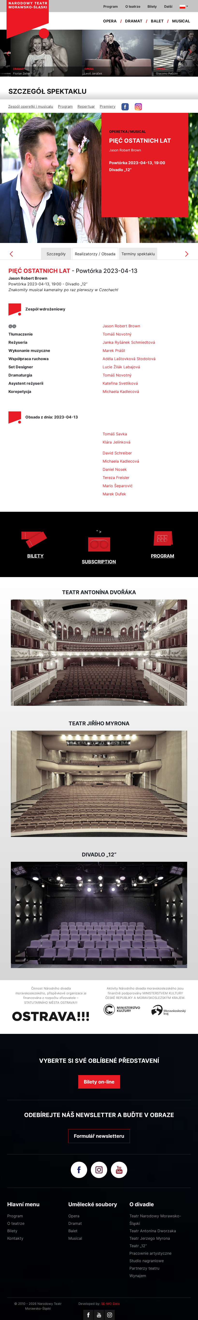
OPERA (110, 21)
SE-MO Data (110, 1304)
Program (65, 106)
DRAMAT (133, 21)
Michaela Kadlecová (121, 391)
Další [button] (168, 6)
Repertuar (86, 106)
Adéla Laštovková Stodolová (129, 358)
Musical (75, 1238)
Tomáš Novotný (117, 334)
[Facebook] (88, 1315)
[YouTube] (99, 1315)
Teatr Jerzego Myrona (149, 1238)
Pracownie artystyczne (150, 1253)
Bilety (12, 1230)
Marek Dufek (114, 494)
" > (99, 531)
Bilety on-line (99, 1082)
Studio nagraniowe (146, 1260)
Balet (73, 1230)
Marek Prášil (114, 350)
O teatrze (15, 1223)
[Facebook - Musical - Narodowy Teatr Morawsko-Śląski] (125, 106)
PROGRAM (162, 556)
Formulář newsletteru (99, 1136)
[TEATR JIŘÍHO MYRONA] (99, 784)
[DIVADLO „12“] (99, 915)
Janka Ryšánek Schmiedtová (129, 342)
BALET (157, 21)
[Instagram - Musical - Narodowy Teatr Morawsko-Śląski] (138, 106)
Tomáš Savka (115, 433)
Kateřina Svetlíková (120, 383)
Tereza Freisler (116, 477)
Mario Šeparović (118, 485)
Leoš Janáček (83, 73)
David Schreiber (117, 453)
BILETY (35, 556)
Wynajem (137, 1275)
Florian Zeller (11, 73)
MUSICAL (181, 21)
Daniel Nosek (115, 469)
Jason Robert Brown (121, 325)
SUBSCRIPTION (99, 562)
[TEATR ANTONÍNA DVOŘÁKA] (99, 652)
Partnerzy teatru (144, 1268)
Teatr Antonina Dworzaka (152, 1230)
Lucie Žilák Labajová (121, 366)
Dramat (75, 1223)
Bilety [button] (152, 6)
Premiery (107, 106)
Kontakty (15, 1238)
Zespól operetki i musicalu (30, 106)
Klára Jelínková (116, 442)
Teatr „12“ (138, 1245)
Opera (73, 1215)
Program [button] (110, 6)
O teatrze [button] (132, 6)
